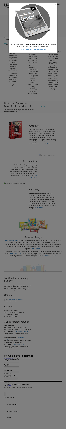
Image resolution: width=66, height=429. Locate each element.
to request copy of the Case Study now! (33, 49)
